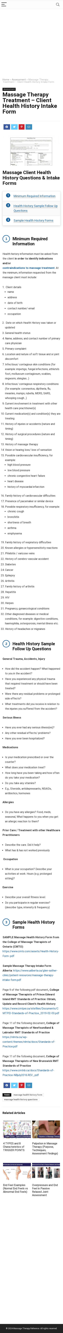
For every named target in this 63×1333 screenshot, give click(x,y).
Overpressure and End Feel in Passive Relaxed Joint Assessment (45, 1190)
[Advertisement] (31, 42)
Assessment (19, 79)
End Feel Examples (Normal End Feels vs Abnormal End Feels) (15, 1188)
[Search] (58, 4)
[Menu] (4, 4)
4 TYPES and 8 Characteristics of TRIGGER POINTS (14, 1147)
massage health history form (27, 1095)
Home (6, 79)
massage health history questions (21, 1099)
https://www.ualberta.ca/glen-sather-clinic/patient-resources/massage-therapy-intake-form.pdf (30, 975)
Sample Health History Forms (33, 220)
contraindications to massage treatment (29, 268)
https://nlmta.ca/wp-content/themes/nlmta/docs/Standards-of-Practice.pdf (29, 1042)
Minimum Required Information (34, 196)
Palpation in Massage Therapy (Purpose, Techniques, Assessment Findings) (45, 1148)
